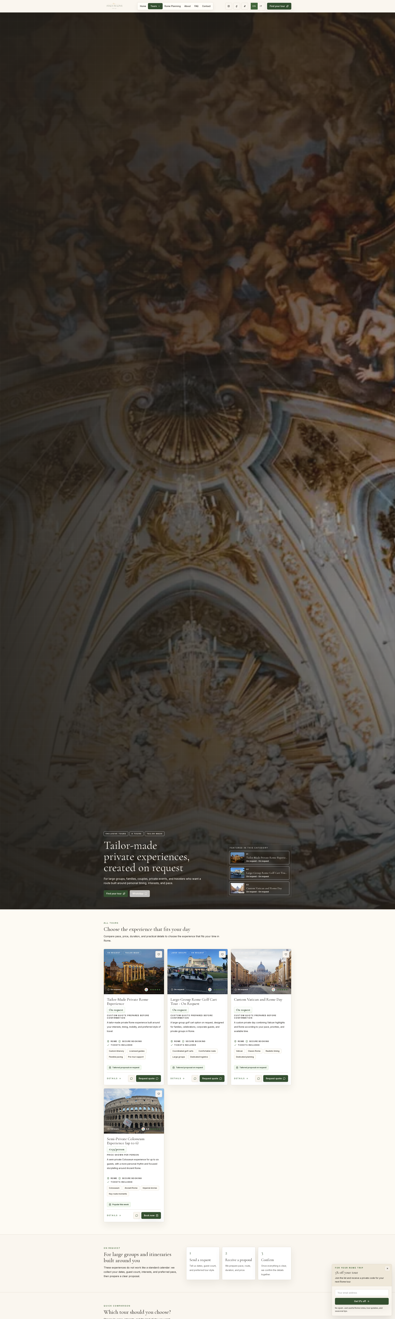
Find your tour (277, 6)
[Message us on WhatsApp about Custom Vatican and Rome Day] (258, 1078)
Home (143, 6)
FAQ (196, 6)
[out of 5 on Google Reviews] (152, 989)
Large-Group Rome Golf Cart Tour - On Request (193, 1001)
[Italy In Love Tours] (114, 6)
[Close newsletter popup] (387, 1268)
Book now (149, 1215)
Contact (206, 6)
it (261, 6)
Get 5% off (360, 1301)
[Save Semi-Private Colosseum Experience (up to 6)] (158, 1093)
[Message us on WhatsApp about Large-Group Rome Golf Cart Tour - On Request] (195, 1078)
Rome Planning (172, 6)
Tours (153, 6)
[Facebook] (236, 6)
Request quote (147, 1078)
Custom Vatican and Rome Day (258, 999)
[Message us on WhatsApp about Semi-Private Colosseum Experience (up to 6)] (136, 1215)
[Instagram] (228, 6)
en (254, 6)
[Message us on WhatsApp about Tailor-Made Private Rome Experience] (131, 1078)
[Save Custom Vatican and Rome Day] (286, 954)
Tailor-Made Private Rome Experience (127, 1001)
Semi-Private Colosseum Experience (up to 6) (125, 1140)
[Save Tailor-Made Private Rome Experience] (158, 954)
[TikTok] (244, 6)
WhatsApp (137, 893)
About (187, 6)
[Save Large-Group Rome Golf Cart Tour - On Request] (222, 954)
